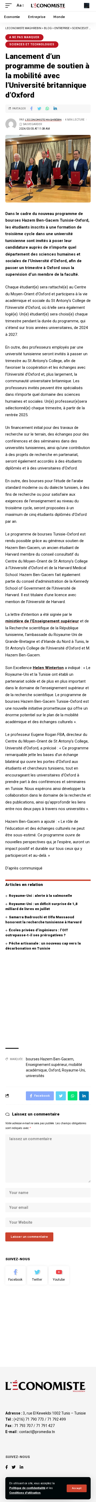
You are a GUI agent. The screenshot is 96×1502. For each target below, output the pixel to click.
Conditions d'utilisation (25, 1493)
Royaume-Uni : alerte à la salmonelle (40, 896)
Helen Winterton (48, 667)
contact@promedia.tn (37, 1432)
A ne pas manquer (24, 37)
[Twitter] (37, 1275)
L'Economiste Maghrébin (43, 119)
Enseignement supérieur (46, 1064)
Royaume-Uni (73, 1070)
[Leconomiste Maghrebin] (48, 5)
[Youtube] (59, 1275)
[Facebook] (15, 1275)
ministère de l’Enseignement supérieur (42, 621)
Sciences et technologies (31, 44)
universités (35, 1076)
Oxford (54, 1070)
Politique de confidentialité (27, 1488)
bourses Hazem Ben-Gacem (49, 1059)
